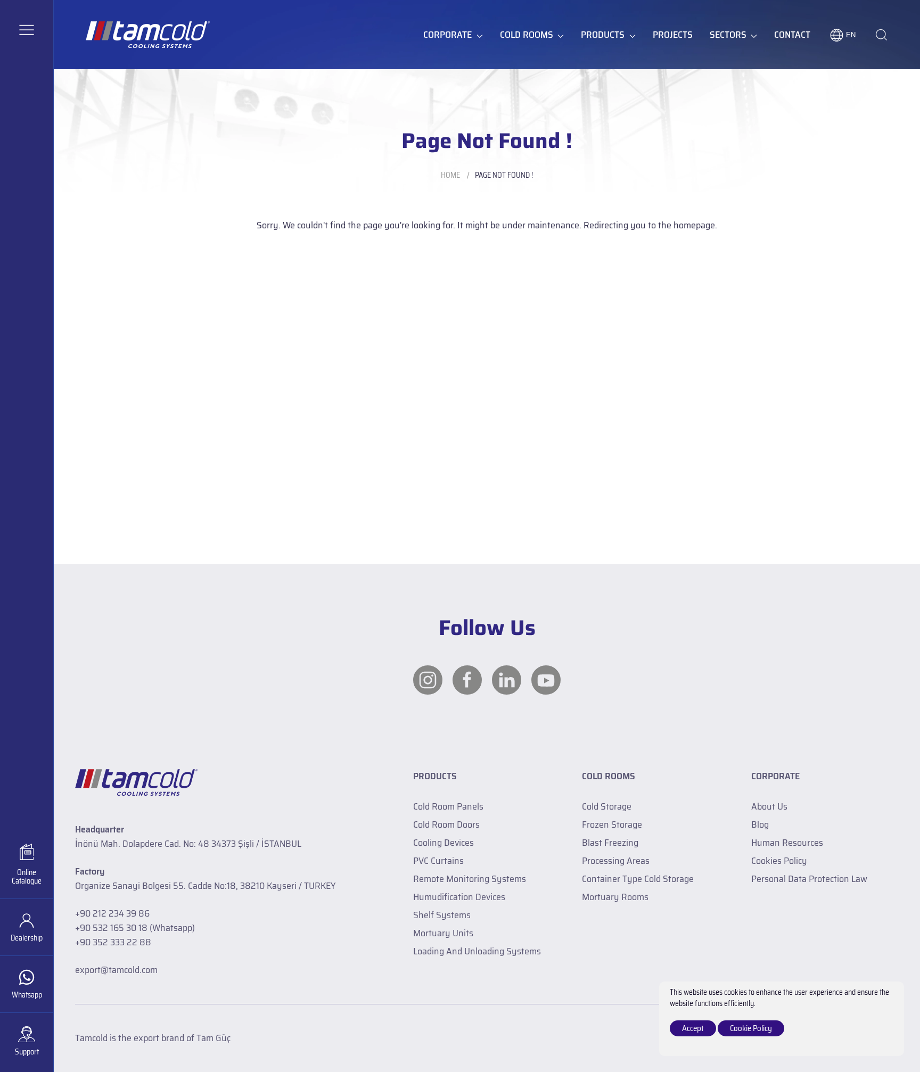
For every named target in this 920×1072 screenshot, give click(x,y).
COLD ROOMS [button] (526, 34)
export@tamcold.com (116, 969)
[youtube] (546, 680)
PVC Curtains (438, 860)
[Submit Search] (881, 35)
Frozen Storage (612, 824)
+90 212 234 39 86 (112, 913)
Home (450, 175)
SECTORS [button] (728, 34)
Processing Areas (616, 860)
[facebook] (467, 680)
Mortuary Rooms (615, 896)
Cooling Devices (443, 842)
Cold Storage (606, 806)
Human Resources (787, 842)
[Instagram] (427, 680)
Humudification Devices (459, 896)
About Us (769, 806)
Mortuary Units (443, 933)
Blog (760, 824)
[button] (27, 30)
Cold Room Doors (446, 824)
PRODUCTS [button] (603, 34)
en (851, 35)
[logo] (148, 34)
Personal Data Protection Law (809, 878)
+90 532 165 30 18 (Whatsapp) (135, 927)
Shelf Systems (442, 915)
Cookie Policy (751, 1028)
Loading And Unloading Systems (477, 951)
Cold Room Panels (448, 806)
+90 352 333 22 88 (113, 942)
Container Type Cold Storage (638, 878)
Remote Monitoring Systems (469, 878)
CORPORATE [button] (447, 34)
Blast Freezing (610, 842)
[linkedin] (506, 680)
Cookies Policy (779, 860)
